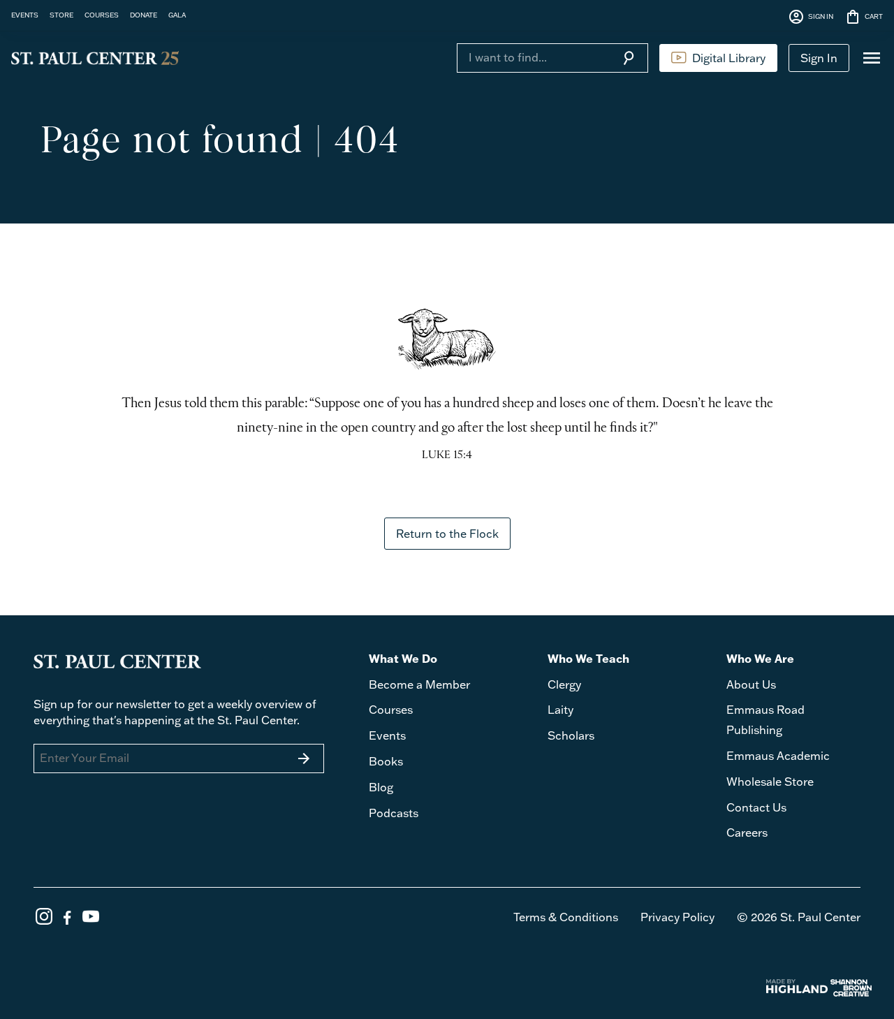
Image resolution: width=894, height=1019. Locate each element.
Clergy (564, 684)
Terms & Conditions (565, 917)
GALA (177, 14)
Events (387, 735)
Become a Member (419, 684)
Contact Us (756, 807)
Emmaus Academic (778, 756)
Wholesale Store (770, 782)
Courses (391, 710)
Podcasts (393, 813)
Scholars (571, 735)
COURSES (102, 14)
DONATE (143, 14)
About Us (751, 684)
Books (386, 761)
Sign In (818, 58)
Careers (747, 833)
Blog (381, 787)
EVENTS (24, 14)
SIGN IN (810, 16)
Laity (560, 710)
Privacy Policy (677, 917)
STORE (61, 14)
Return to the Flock (447, 534)
